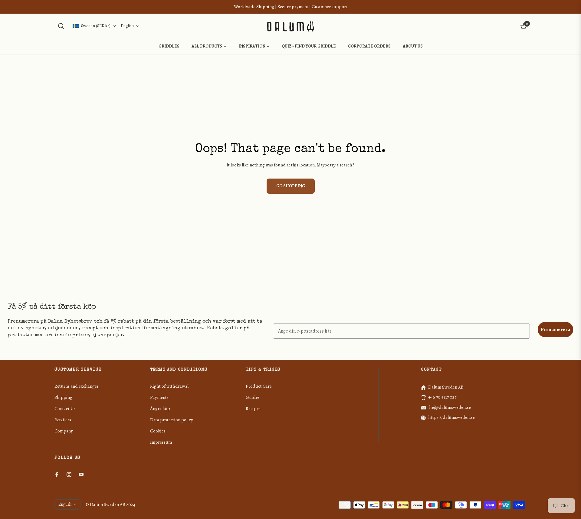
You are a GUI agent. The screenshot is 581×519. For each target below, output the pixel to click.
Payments (159, 397)
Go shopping (290, 186)
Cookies (158, 431)
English (127, 26)
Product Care (259, 386)
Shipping (63, 397)
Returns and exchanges (76, 386)
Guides (253, 397)
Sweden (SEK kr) (95, 26)
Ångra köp (160, 409)
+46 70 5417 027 (442, 397)
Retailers (62, 420)
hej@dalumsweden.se (449, 407)
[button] (61, 26)
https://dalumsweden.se (451, 417)
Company (63, 431)
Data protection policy (171, 420)
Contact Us (65, 409)
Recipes (253, 409)
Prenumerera (555, 329)
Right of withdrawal (169, 386)
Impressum (161, 442)
